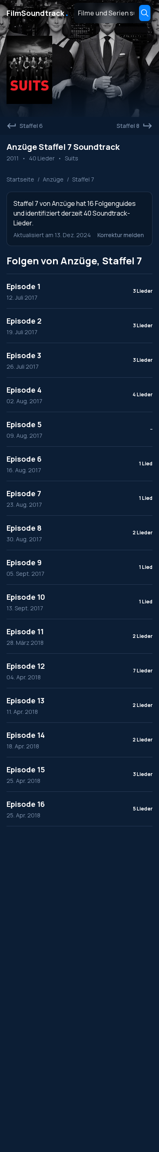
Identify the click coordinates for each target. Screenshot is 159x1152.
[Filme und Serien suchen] (144, 13)
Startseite (20, 179)
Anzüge (53, 179)
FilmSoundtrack (38, 13)
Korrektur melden (120, 235)
